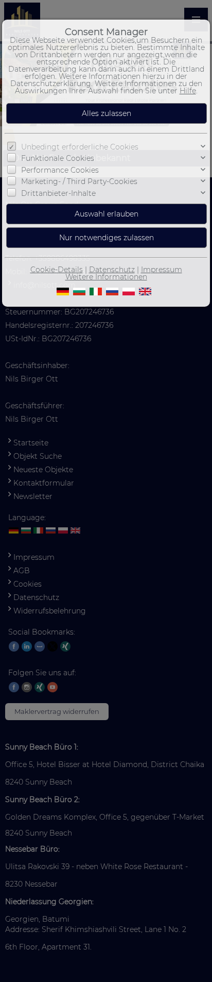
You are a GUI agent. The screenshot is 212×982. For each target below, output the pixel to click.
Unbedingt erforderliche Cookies (79, 147)
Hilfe (188, 90)
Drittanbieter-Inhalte (58, 193)
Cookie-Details (56, 269)
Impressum (161, 269)
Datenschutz (112, 269)
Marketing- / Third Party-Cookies (79, 181)
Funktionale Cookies (57, 158)
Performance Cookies (60, 170)
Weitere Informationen (106, 276)
